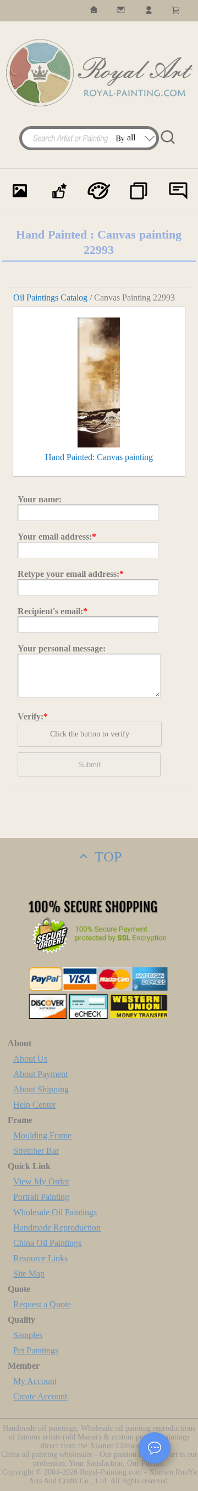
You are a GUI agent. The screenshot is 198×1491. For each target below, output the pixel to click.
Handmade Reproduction (57, 1227)
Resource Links (40, 1258)
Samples (27, 1335)
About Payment (40, 1074)
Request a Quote (42, 1304)
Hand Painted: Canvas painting (99, 457)
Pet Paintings (35, 1350)
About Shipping (41, 1089)
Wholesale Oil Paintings (55, 1212)
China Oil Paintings (47, 1243)
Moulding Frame (42, 1135)
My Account (35, 1381)
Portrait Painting (41, 1196)
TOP (106, 857)
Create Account (40, 1396)
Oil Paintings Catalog (50, 297)
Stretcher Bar (36, 1150)
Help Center (34, 1104)
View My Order (41, 1181)
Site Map (29, 1273)
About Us (30, 1058)
